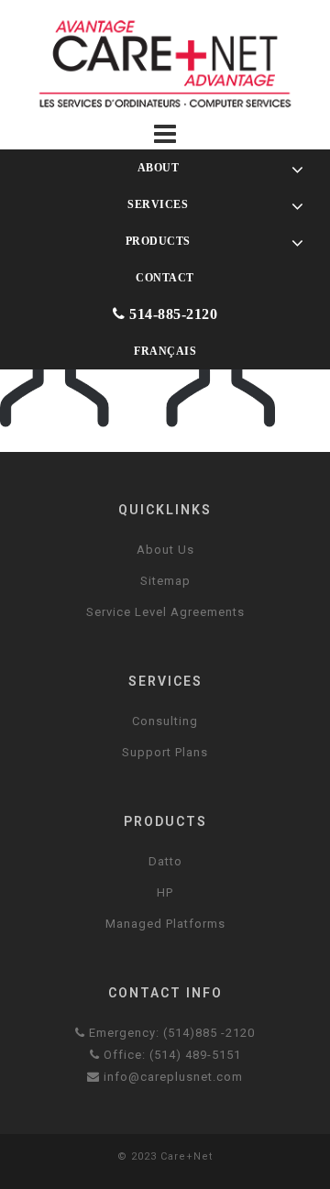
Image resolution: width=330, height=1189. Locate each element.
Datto (165, 861)
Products (156, 241)
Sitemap (165, 581)
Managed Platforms (165, 923)
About (157, 167)
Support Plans (165, 752)
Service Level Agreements (165, 612)
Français (165, 351)
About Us (165, 549)
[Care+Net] (165, 63)
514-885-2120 (171, 314)
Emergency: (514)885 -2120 (170, 1033)
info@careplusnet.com (171, 1077)
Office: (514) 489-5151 (170, 1055)
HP (165, 892)
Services (156, 204)
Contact (165, 277)
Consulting (165, 721)
